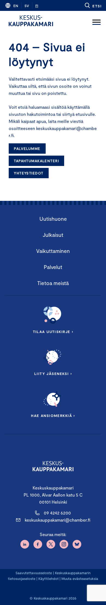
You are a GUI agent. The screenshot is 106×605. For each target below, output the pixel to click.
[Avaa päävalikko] (96, 21)
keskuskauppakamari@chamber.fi (57, 519)
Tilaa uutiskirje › (53, 331)
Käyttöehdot (48, 578)
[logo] (31, 20)
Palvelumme (27, 148)
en (15, 6)
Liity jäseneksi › (53, 373)
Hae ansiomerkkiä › (53, 415)
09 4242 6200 (57, 512)
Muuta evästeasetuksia (79, 578)
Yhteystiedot (28, 173)
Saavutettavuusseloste (33, 573)
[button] (93, 5)
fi (36, 6)
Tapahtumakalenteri (36, 161)
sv (26, 6)
